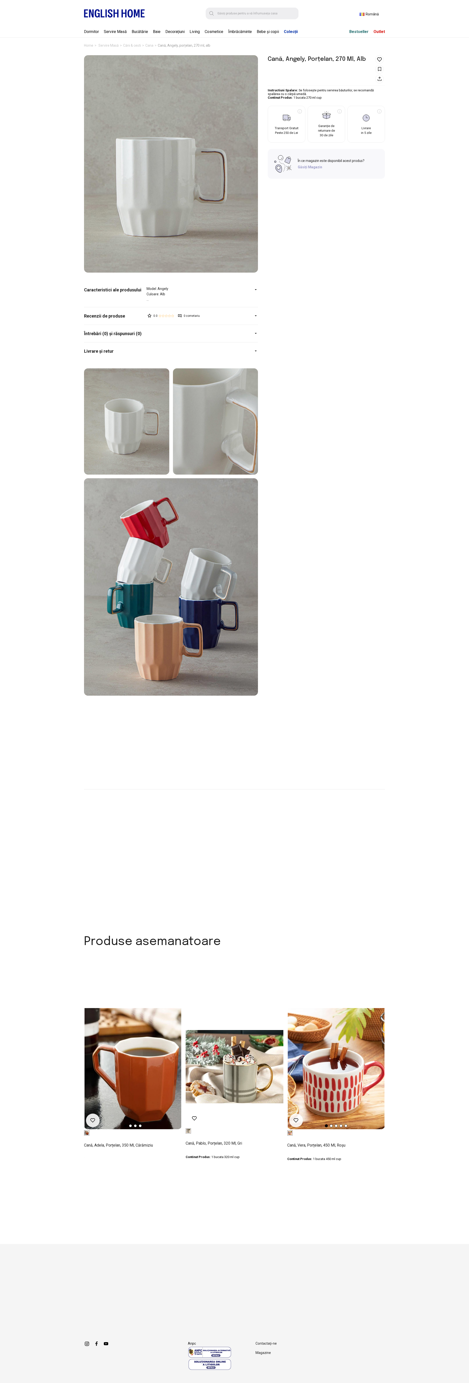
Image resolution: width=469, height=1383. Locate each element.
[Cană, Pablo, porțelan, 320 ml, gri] (234, 1066)
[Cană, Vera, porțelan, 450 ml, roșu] (336, 1068)
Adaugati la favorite (93, 1120)
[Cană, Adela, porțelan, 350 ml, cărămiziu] (133, 1068)
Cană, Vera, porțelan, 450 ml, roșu (316, 1145)
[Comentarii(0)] (115, 316)
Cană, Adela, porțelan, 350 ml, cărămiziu (118, 1145)
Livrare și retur (99, 351)
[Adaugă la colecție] (379, 69)
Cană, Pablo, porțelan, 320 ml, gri (214, 1143)
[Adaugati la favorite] (379, 59)
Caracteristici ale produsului (112, 289)
